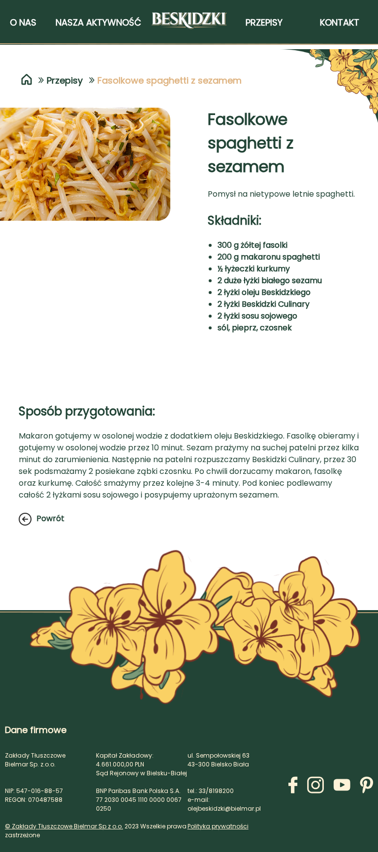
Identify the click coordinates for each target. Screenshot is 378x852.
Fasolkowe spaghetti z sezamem (169, 80)
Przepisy (65, 80)
